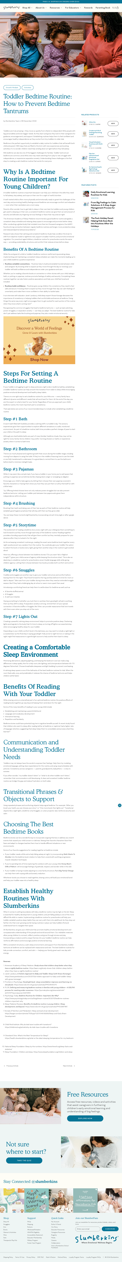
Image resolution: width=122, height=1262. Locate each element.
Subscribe (110, 1229)
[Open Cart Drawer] (118, 7)
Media (53, 1238)
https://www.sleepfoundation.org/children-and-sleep (52, 1052)
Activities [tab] (27, 88)
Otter (39, 607)
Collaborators (55, 1243)
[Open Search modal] (113, 8)
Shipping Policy (8, 1257)
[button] (84, 123)
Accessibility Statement (35, 1235)
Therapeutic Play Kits (10, 1240)
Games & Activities (9, 1232)
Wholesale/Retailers (33, 1230)
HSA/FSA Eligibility (33, 1232)
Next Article (67, 1066)
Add (113, 123)
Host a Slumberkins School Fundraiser (62, 1246)
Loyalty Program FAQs (93, 1257)
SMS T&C (40, 1257)
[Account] (115, 8)
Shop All (6, 1222)
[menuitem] (27, 7)
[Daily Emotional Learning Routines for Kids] (86, 194)
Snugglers (6, 1224)
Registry (54, 1235)
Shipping (30, 1224)
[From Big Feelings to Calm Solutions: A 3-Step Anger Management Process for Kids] (86, 204)
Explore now (85, 1118)
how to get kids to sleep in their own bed (35, 209)
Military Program (32, 1240)
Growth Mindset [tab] (12, 88)
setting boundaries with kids (27, 912)
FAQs (29, 1222)
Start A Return (51, 1257)
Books (5, 1230)
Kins (4, 1227)
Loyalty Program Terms (76, 1257)
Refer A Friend (56, 1224)
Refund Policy (62, 1257)
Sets (4, 1238)
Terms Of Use (19, 1257)
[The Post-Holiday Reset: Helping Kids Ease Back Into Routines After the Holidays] (86, 220)
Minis (5, 1235)
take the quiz (24, 1160)
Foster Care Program (34, 1243)
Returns (30, 1227)
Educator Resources (58, 1230)
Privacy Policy (31, 1257)
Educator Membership (34, 1238)
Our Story (54, 1227)
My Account (55, 1222)
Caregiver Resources (58, 1232)
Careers (54, 1240)
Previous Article (12, 1066)
